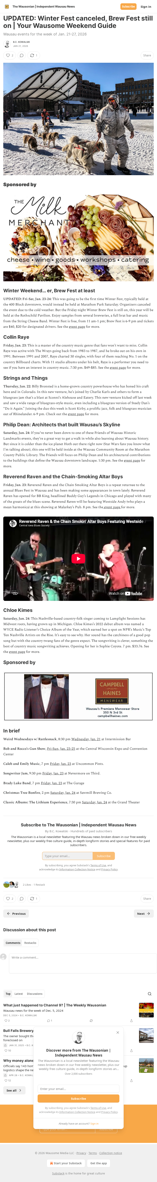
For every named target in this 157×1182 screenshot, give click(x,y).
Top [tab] (8, 994)
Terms (93, 1153)
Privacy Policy (109, 1112)
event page (77, 326)
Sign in (146, 6)
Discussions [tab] (34, 994)
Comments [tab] (13, 943)
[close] (117, 1032)
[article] (78, 1013)
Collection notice (110, 1153)
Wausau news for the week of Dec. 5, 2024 (33, 1010)
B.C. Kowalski (21, 42)
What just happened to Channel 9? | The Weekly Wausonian (54, 1005)
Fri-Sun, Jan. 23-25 (61, 748)
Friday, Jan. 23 (60, 763)
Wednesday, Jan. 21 (86, 739)
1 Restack (39, 884)
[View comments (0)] (22, 55)
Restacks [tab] (30, 943)
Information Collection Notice (77, 1112)
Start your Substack (68, 1163)
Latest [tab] (19, 994)
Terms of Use (98, 1108)
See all (12, 1090)
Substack (58, 1173)
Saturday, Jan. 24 (62, 792)
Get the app (98, 1163)
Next (141, 914)
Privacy (81, 1153)
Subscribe (128, 6)
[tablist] (21, 943)
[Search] (150, 994)
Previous (19, 914)
